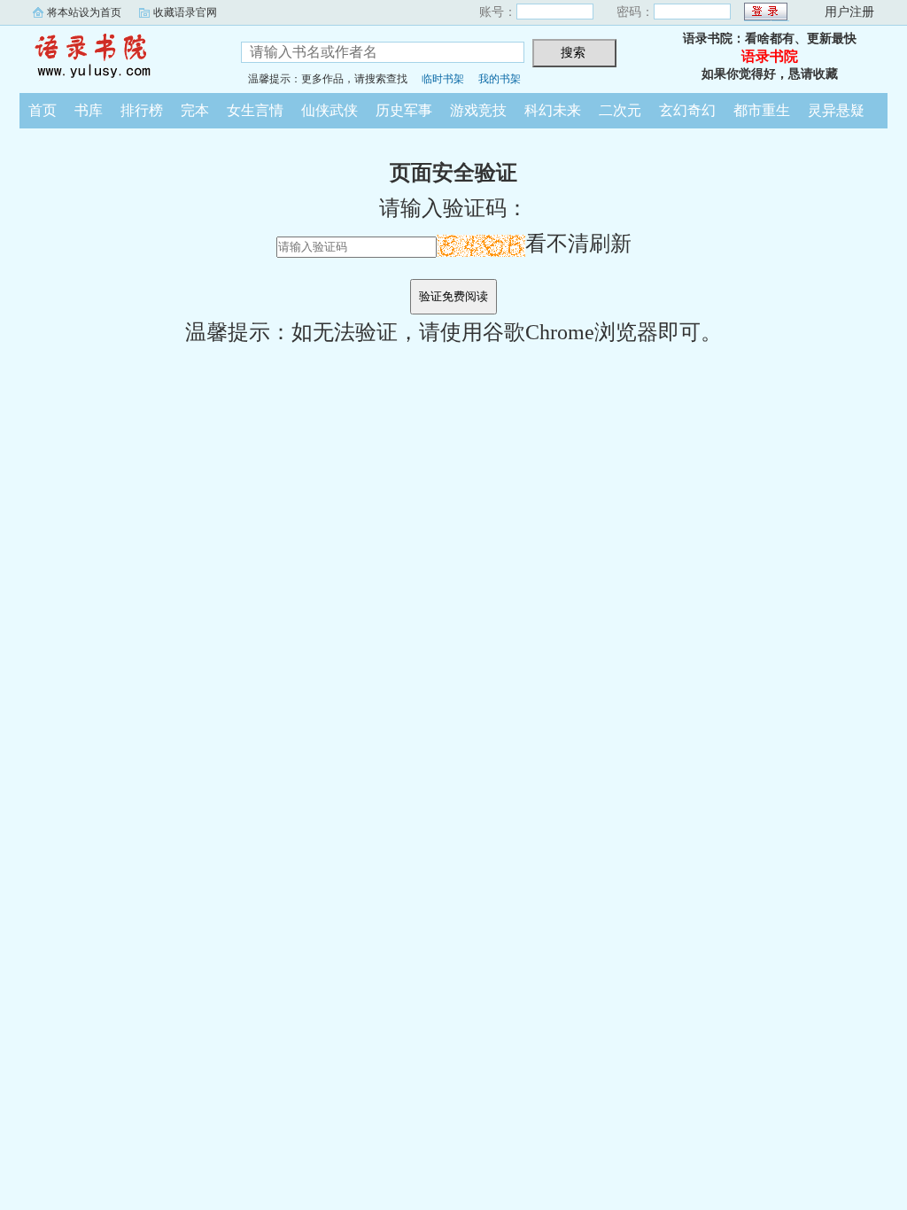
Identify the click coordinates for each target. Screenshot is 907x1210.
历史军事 (404, 110)
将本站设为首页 (84, 12)
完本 (195, 110)
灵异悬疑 (836, 110)
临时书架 (443, 79)
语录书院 (116, 57)
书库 (88, 110)
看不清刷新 (578, 243)
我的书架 (499, 79)
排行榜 (141, 110)
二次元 (620, 110)
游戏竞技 (478, 110)
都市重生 (761, 110)
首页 (42, 110)
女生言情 (255, 110)
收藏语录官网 (185, 12)
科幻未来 (552, 110)
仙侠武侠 (329, 110)
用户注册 (849, 12)
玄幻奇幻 (687, 110)
